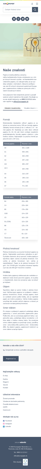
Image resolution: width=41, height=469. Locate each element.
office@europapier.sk (20, 456)
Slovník (5, 385)
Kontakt (5, 387)
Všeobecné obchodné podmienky (14, 401)
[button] (27, 19)
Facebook (8, 421)
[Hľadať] (35, 9)
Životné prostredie (9, 398)
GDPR (5, 407)
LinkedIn (8, 426)
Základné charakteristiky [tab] (12, 108)
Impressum (6, 410)
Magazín (6, 382)
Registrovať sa (11, 359)
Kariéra (5, 379)
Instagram (8, 423)
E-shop (5, 375)
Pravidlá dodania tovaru (10, 404)
